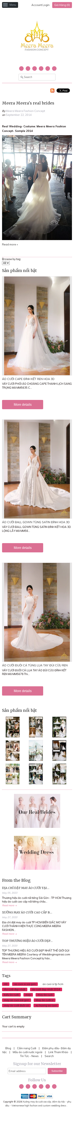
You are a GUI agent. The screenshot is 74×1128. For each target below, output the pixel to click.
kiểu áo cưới (11, 994)
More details (23, 404)
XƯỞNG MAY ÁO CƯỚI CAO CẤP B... (27, 912)
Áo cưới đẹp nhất (14, 989)
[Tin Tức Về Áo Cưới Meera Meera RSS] (52, 91)
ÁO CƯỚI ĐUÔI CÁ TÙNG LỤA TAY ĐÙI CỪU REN (35, 665)
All (5, 984)
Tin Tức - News (29, 1056)
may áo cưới (45, 994)
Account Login (40, 5)
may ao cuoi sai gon (16, 1000)
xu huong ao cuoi (46, 1005)
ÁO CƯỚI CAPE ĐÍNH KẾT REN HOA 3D (28, 379)
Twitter (21, 68)
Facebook (28, 68)
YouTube (34, 68)
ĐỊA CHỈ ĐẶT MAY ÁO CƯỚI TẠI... (25, 888)
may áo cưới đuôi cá (16, 1005)
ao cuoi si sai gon (25, 984)
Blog (8, 1048)
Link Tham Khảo (58, 1052)
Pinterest (47, 68)
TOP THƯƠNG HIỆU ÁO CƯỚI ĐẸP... (27, 941)
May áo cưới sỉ (44, 1000)
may (28, 994)
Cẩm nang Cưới (26, 1048)
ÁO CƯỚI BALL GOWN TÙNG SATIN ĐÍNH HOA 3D (36, 522)
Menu (12, 4)
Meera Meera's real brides (28, 103)
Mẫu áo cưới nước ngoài (28, 1052)
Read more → (9, 905)
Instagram (41, 68)
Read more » (10, 244)
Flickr (54, 68)
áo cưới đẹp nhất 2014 (46, 989)
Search (49, 1056)
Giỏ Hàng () (62, 5)
